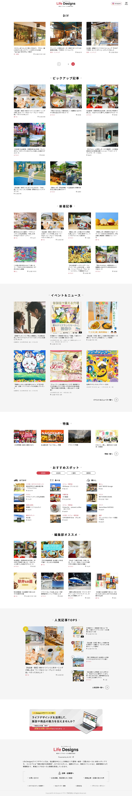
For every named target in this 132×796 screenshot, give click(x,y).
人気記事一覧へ (98, 687)
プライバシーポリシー (98, 786)
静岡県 (88, 473)
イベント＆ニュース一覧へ (103, 400)
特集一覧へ (109, 454)
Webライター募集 (60, 786)
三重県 (73, 473)
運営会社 (79, 786)
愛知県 (43, 473)
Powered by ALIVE (64, 757)
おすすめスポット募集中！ (37, 786)
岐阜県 (58, 473)
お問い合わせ (34, 778)
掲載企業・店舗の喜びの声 (94, 778)
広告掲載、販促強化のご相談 (61, 778)
